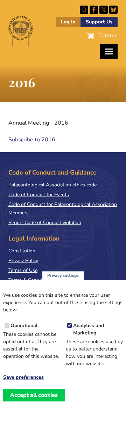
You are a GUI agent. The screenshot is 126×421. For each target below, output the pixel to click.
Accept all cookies (34, 395)
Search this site (84, 10)
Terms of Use (22, 270)
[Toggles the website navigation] (109, 51)
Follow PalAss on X (103, 10)
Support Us (99, 22)
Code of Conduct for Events (38, 194)
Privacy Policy (23, 260)
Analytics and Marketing (88, 329)
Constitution (21, 251)
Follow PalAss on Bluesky (113, 10)
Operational (23, 325)
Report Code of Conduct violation (44, 222)
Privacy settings (63, 275)
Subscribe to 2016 (31, 139)
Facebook (94, 10)
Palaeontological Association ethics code (52, 185)
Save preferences (23, 377)
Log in (68, 22)
